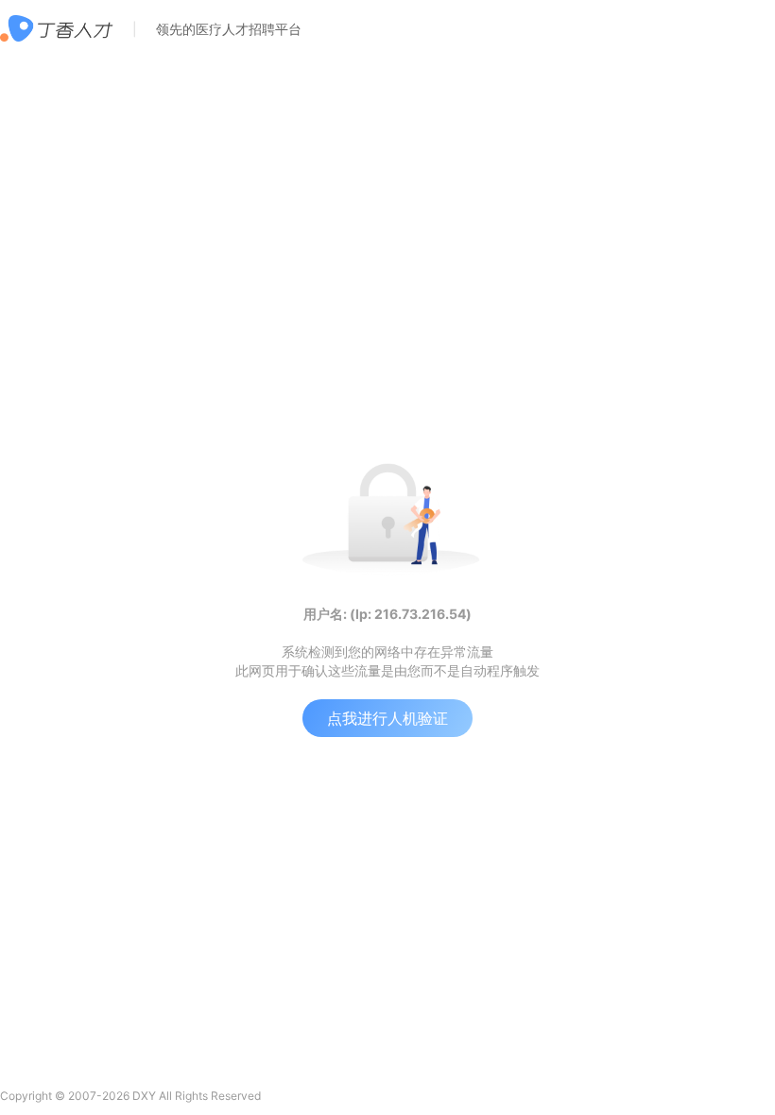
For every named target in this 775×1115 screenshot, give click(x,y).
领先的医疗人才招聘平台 (228, 29)
